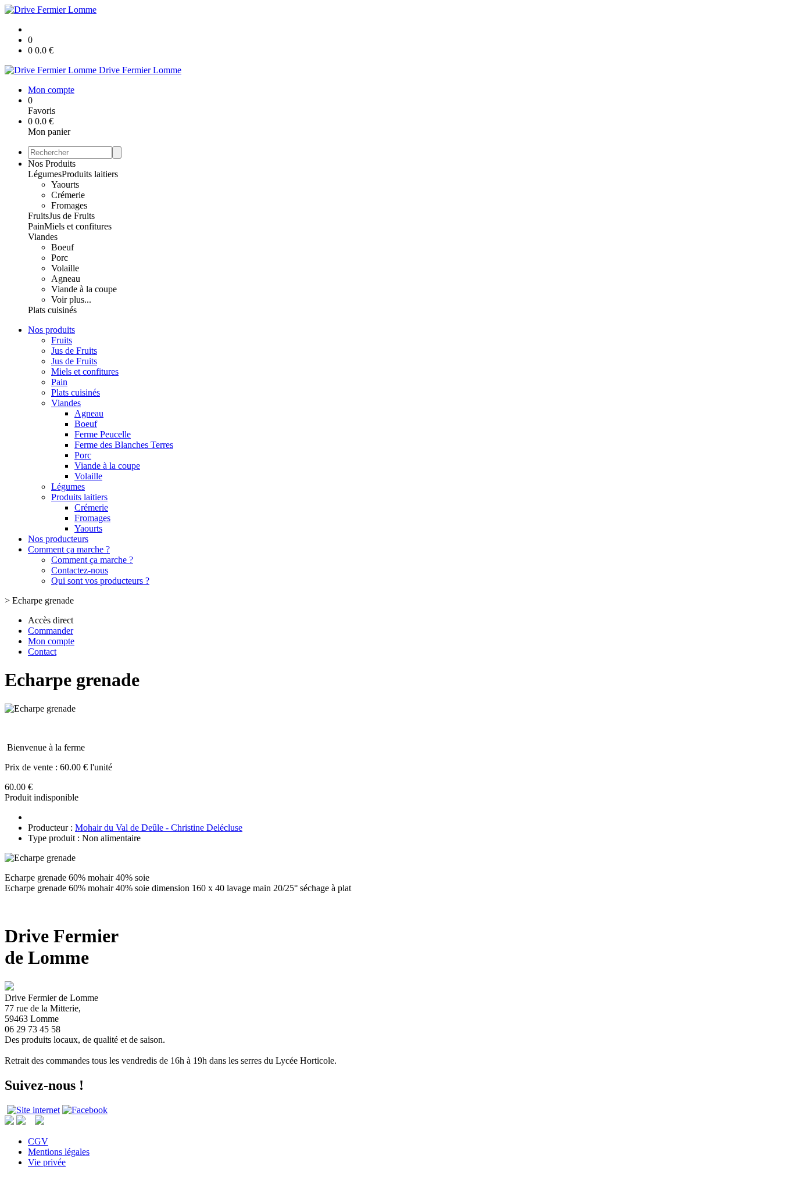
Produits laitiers (90, 174)
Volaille (65, 268)
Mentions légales (59, 1152)
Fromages (69, 205)
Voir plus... (71, 299)
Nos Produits (52, 163)
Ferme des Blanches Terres (123, 445)
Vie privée (47, 1162)
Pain (36, 226)
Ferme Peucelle (102, 434)
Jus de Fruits (72, 216)
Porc (59, 258)
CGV (38, 1141)
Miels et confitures (78, 226)
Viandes (43, 237)
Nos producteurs (58, 539)
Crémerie (68, 195)
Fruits (38, 216)
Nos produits (51, 330)
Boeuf (62, 247)
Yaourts (65, 184)
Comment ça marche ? (69, 549)
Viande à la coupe (84, 289)
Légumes (45, 174)
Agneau (65, 279)
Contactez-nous (79, 570)
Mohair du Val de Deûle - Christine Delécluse (158, 827)
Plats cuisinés (52, 310)
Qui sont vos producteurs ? (100, 581)
